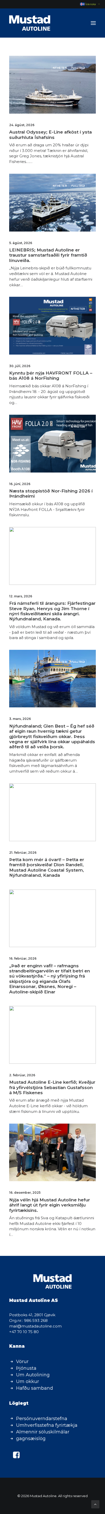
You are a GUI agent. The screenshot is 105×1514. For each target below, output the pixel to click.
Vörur (22, 1361)
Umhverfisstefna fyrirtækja (46, 1425)
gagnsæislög (31, 1438)
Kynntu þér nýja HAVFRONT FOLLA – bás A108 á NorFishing (50, 375)
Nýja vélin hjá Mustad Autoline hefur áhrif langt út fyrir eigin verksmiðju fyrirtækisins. (49, 1205)
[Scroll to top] (95, 1503)
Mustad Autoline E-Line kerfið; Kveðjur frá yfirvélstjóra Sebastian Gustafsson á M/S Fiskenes (52, 1087)
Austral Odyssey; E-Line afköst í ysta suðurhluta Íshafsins (50, 134)
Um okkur (27, 1381)
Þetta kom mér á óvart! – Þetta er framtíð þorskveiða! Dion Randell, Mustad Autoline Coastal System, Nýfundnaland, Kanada (46, 867)
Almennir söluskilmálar (42, 1432)
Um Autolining (33, 1375)
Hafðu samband (34, 1388)
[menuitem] (87, 4)
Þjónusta (26, 1368)
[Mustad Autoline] (29, 23)
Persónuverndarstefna (41, 1418)
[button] (93, 23)
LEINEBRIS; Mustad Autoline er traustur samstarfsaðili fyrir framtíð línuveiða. (48, 255)
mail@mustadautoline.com (35, 1326)
